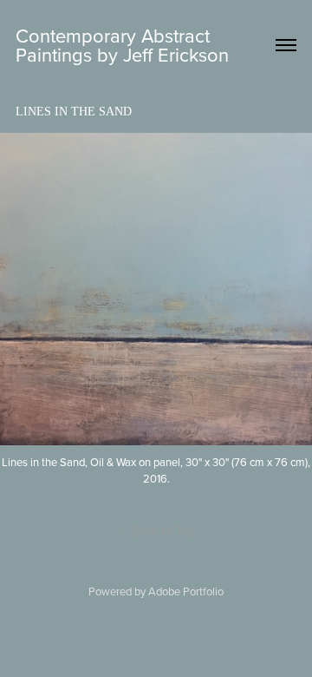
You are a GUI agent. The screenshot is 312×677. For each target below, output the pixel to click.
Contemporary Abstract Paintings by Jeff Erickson (122, 45)
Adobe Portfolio (186, 591)
